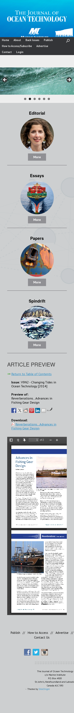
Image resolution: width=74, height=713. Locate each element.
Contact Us (42, 637)
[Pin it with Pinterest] (31, 410)
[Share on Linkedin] (37, 410)
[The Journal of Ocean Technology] (37, 16)
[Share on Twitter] (19, 410)
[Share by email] (43, 410)
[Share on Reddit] (25, 410)
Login (19, 52)
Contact (7, 52)
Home (5, 40)
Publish (48, 40)
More (37, 157)
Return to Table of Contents (31, 374)
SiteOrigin (44, 689)
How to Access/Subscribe (17, 46)
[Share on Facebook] (13, 410)
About (17, 40)
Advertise (42, 46)
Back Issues (32, 40)
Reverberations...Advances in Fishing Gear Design (33, 426)
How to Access (38, 633)
